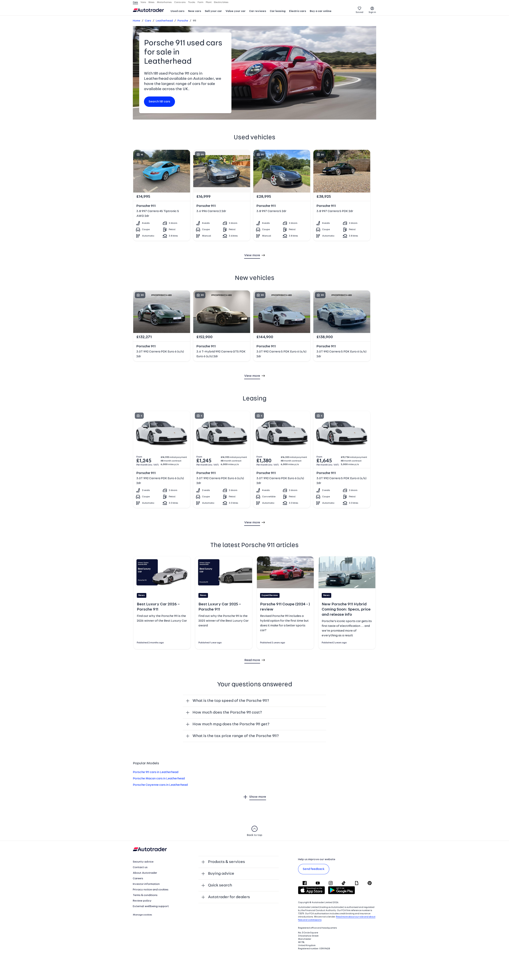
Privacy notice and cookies (150, 889)
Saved (359, 12)
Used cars (178, 11)
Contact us (140, 867)
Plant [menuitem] (209, 2)
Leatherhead (164, 20)
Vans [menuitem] (143, 2)
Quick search (220, 885)
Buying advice (221, 874)
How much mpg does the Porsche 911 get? (230, 724)
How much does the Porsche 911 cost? (227, 713)
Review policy (142, 900)
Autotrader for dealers (229, 897)
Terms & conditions (145, 895)
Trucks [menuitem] (191, 2)
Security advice (143, 861)
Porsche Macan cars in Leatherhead (159, 778)
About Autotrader (145, 873)
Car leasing (278, 11)
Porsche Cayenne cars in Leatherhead (160, 785)
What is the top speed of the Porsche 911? (230, 701)
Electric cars (297, 11)
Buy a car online (320, 11)
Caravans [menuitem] (180, 2)
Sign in (372, 12)
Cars (148, 20)
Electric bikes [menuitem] (221, 2)
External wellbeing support (151, 906)
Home (136, 20)
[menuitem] (177, 12)
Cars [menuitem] (135, 2)
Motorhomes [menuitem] (164, 2)
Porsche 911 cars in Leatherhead (155, 772)
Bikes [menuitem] (151, 2)
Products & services (226, 862)
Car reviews (257, 11)
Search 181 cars (159, 101)
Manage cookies (142, 915)
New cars (194, 11)
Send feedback (313, 869)
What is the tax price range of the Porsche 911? (235, 736)
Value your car (235, 11)
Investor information (146, 884)
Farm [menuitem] (200, 2)
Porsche (183, 20)
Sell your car (213, 11)
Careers (138, 878)
